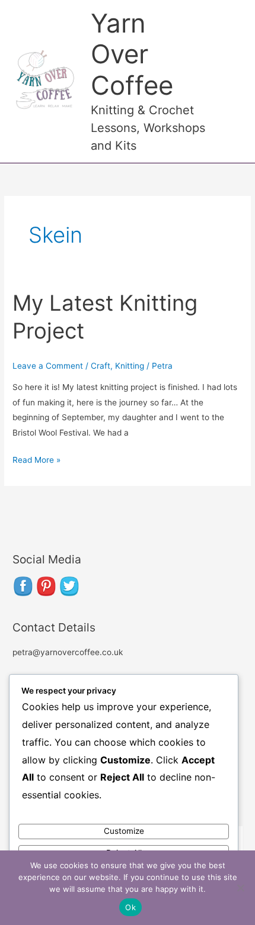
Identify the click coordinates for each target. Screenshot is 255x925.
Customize (124, 831)
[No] (240, 888)
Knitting (129, 365)
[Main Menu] (231, 81)
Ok (130, 907)
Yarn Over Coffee (132, 54)
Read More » (36, 459)
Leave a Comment (47, 365)
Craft (100, 365)
